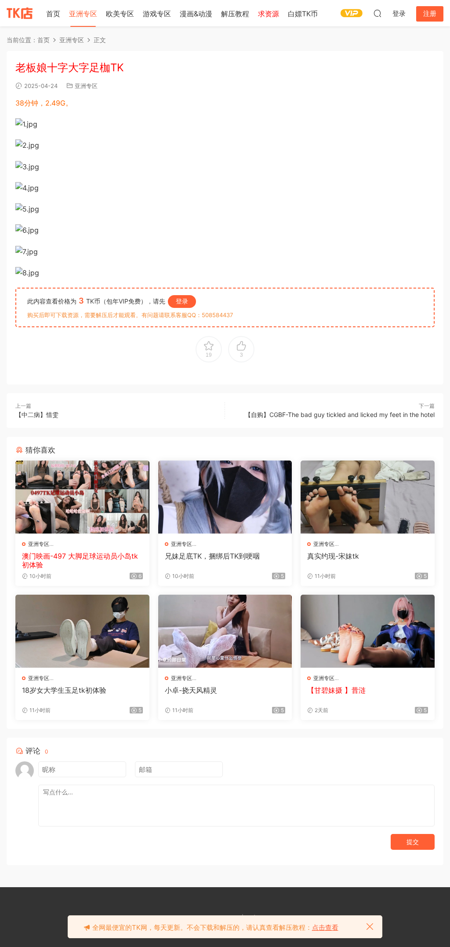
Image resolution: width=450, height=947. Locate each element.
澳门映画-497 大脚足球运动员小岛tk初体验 (80, 560)
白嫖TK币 (303, 13)
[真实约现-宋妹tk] (368, 497)
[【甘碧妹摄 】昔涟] (368, 631)
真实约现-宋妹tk (333, 556)
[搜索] (377, 13)
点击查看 (325, 927)
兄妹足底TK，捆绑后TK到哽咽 (212, 556)
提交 (412, 841)
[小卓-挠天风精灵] (225, 631)
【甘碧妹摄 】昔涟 (336, 690)
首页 (53, 13)
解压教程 (235, 13)
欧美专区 (120, 13)
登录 (182, 301)
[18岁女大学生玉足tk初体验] (82, 631)
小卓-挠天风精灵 (191, 690)
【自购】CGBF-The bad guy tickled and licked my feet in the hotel (340, 414)
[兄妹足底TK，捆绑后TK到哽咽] (225, 497)
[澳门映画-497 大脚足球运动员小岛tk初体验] (82, 497)
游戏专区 (157, 13)
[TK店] (20, 13)
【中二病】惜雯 (36, 414)
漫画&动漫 (196, 13)
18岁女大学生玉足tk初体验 (64, 690)
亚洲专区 (83, 13)
